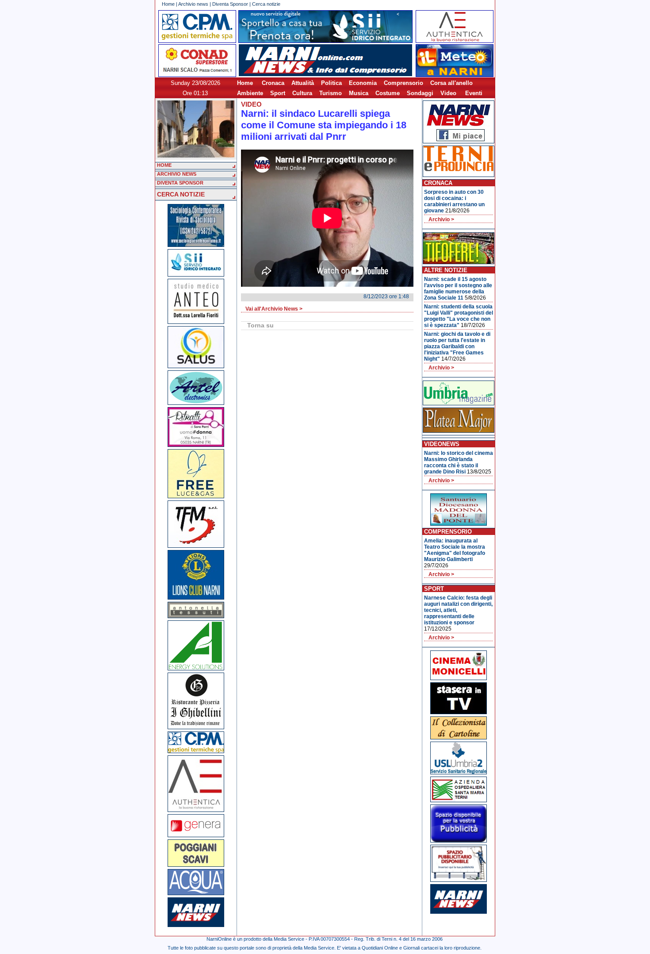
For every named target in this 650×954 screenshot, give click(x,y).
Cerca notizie (266, 4)
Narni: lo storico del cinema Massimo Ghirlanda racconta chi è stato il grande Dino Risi (458, 462)
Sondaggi (420, 93)
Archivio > (441, 219)
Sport (277, 93)
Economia (363, 83)
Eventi (473, 93)
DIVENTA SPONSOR (180, 182)
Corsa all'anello (451, 83)
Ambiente (250, 93)
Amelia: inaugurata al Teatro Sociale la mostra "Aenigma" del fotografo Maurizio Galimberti (454, 550)
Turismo (330, 93)
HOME (164, 165)
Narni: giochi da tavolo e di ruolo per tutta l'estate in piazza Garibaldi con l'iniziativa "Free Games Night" (457, 346)
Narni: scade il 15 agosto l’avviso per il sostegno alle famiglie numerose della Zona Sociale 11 (458, 288)
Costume (387, 93)
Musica (358, 93)
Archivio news (193, 4)
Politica (331, 83)
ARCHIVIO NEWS (176, 174)
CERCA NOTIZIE (181, 194)
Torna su (260, 325)
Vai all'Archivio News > (273, 309)
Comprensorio (403, 83)
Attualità (302, 83)
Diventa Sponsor (230, 4)
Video (448, 93)
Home (168, 4)
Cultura (302, 93)
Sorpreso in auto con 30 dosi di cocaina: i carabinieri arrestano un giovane (454, 201)
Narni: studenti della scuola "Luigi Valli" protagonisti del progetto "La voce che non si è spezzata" (458, 316)
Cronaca (273, 83)
